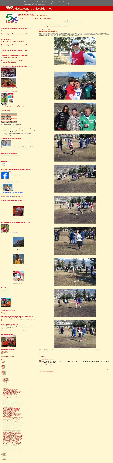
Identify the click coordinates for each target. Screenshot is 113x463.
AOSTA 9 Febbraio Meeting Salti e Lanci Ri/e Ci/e (11, 446)
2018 (3, 370)
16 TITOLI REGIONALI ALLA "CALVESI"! (10, 445)
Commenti (4, 165)
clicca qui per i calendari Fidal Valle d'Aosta (11, 155)
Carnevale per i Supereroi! (7, 429)
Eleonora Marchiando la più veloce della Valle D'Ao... (12, 443)
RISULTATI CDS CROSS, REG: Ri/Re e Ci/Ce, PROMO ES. (13, 417)
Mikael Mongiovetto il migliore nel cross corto (11, 410)
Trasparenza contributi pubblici (7, 356)
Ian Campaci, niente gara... (7, 399)
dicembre (5, 377)
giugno (4, 383)
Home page (75, 369)
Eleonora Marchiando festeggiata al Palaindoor (11, 392)
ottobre (4, 379)
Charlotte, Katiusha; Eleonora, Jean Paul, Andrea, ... (12, 419)
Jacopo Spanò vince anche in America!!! (10, 447)
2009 (3, 456)
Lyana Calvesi (3, 312)
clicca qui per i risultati (15, 174)
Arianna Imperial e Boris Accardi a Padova (10, 421)
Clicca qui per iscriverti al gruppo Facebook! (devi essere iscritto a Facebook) (17, 201)
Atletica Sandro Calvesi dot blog (32, 8)
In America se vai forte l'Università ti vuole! (10, 389)
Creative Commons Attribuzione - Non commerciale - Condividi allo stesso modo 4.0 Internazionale (17, 106)
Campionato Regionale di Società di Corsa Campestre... (13, 437)
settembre (5, 380)
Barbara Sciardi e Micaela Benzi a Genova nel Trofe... (12, 439)
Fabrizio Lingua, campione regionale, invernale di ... (12, 430)
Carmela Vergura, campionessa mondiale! (10, 396)
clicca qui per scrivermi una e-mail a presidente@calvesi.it (56, 26)
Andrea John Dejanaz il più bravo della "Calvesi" (11, 408)
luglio (4, 382)
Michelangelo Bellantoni (5, 313)
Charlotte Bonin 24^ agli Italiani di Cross (10, 434)
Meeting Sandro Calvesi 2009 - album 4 (18, 283)
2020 (3, 367)
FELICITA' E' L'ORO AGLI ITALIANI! (9, 400)
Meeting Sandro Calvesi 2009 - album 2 (18, 249)
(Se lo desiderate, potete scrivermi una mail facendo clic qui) (13, 330)
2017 (3, 371)
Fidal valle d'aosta (4, 290)
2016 (3, 372)
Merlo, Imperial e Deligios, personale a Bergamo (11, 431)
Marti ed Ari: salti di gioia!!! (7, 395)
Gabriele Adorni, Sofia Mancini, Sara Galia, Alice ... (12, 444)
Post (3, 163)
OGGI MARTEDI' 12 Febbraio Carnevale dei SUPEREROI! (13, 435)
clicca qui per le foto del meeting (6, 171)
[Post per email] (39, 353)
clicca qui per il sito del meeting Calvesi (12, 41)
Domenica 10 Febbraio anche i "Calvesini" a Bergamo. (12, 438)
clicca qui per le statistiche (16, 175)
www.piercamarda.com (5, 149)
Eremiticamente (46, 359)
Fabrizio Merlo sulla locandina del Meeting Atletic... (12, 406)
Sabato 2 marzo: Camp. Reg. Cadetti (9, 393)
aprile (4, 386)
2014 (3, 374)
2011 (3, 454)
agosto (4, 381)
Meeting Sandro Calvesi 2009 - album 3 (18, 266)
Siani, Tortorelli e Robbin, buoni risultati (10, 441)
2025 (3, 362)
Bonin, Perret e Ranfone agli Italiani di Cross (11, 440)
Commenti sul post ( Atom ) (48, 371)
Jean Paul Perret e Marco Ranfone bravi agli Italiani (12, 433)
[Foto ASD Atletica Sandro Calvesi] (5, 178)
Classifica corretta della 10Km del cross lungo (11, 409)
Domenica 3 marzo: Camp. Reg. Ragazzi (10, 394)
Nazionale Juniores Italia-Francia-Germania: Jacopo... (12, 391)
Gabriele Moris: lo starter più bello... (9, 405)
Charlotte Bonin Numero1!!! (48, 31)
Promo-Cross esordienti (7, 416)
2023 (3, 363)
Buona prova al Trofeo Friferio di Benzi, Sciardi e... (12, 432)
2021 (3, 366)
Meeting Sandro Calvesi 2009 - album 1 (18, 218)
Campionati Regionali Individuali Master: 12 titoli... (12, 397)
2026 (3, 361)
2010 (3, 455)
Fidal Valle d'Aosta (4, 352)
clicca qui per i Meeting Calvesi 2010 (12, 196)
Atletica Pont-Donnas (5, 293)
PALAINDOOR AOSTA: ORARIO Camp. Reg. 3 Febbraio (13, 451)
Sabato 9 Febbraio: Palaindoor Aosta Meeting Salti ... (12, 442)
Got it (87, 3)
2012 (3, 453)
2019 (3, 368)
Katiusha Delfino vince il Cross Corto (9, 411)
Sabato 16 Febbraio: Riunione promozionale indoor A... (12, 436)
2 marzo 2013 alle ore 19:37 (47, 364)
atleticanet (3, 291)
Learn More (82, 3)
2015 (3, 373)
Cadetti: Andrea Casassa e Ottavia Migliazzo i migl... (12, 414)
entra (31, 11)
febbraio (4, 388)
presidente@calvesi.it (22, 130)
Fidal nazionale (4, 292)
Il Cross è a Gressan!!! (7, 420)
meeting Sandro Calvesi (5, 289)
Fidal (2, 353)
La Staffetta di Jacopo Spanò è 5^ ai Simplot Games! (12, 423)
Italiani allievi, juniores (7, 398)
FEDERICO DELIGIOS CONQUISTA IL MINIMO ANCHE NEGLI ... (14, 422)
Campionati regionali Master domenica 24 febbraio (12, 418)
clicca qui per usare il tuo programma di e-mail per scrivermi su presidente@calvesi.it (56, 23)
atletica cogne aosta (5, 294)
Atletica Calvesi (4, 351)
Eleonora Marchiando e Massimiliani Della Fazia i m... (12, 413)
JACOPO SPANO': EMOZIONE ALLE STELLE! (11, 428)
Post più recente (42, 369)
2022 (3, 365)
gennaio (4, 452)
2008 (3, 458)
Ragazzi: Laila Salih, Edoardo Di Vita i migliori (11, 415)
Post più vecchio (108, 369)
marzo (4, 387)
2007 (3, 459)
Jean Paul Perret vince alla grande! (9, 412)
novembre (5, 378)
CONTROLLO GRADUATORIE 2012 (9, 390)
